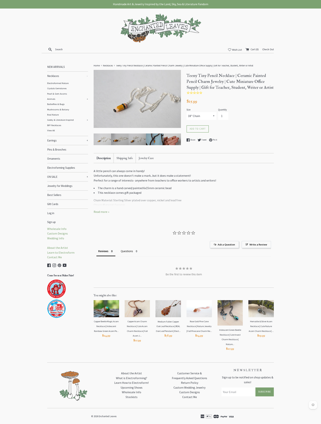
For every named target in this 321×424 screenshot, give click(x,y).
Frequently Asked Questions (189, 378)
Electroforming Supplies (61, 167)
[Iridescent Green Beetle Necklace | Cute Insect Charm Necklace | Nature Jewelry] (230, 313)
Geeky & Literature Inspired (67, 119)
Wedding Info (55, 238)
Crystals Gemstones (57, 88)
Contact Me (54, 257)
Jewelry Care (146, 158)
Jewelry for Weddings (59, 186)
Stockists (131, 397)
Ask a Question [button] (226, 244)
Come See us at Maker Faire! (60, 275)
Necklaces (67, 76)
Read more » (101, 212)
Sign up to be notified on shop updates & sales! (247, 379)
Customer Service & (189, 373)
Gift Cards (52, 204)
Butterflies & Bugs (55, 104)
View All (51, 130)
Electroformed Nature (58, 83)
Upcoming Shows (131, 387)
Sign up (51, 222)
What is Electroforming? (131, 378)
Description (103, 158)
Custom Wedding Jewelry (189, 387)
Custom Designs (57, 233)
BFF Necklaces (54, 125)
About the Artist (57, 248)
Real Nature (53, 114)
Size (188, 109)
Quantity (222, 109)
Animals (67, 98)
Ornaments (53, 158)
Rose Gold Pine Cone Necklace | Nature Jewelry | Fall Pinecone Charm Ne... (199, 326)
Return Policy (189, 383)
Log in (50, 213)
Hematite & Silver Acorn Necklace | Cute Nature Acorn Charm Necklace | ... (261, 326)
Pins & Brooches (56, 149)
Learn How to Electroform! (131, 383)
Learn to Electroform (60, 252)
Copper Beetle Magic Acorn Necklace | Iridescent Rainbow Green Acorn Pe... (106, 326)
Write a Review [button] (258, 244)
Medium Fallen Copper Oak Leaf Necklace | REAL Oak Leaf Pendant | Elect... (168, 326)
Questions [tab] (127, 251)
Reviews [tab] (103, 251)
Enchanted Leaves (107, 416)
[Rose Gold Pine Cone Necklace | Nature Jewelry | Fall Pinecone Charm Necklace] (199, 308)
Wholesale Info (57, 229)
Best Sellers (54, 195)
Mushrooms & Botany (58, 109)
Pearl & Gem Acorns (57, 93)
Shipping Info (124, 158)
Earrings (67, 140)
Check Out (268, 49)
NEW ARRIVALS (56, 67)
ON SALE (67, 177)
